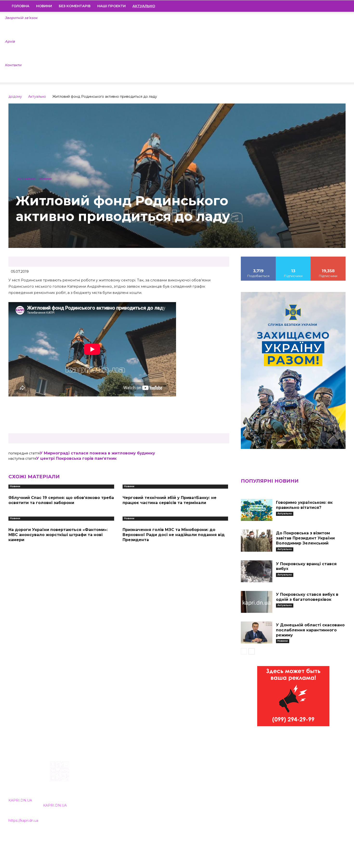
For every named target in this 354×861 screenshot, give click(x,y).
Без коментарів (75, 6)
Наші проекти (111, 6)
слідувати (293, 258)
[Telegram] (325, 6)
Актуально (37, 96)
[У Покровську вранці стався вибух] (256, 571)
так (258, 258)
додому (15, 96)
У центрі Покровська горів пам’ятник (76, 458)
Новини (44, 6)
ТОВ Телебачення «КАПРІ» (149, 792)
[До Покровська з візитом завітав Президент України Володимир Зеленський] (256, 540)
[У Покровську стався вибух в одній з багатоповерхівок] (256, 602)
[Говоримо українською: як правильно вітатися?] (256, 510)
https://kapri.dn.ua (23, 820)
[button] (340, 6)
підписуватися (328, 258)
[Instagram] (317, 6)
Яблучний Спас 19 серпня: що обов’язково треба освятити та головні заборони (61, 500)
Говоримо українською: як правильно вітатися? (304, 505)
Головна (20, 6)
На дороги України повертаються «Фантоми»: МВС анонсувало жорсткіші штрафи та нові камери (58, 534)
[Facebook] (309, 6)
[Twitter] (333, 6)
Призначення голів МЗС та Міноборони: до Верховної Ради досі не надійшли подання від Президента (174, 534)
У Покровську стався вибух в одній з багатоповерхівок (307, 597)
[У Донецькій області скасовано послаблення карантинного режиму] (256, 632)
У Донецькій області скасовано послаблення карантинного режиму (310, 630)
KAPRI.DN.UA (20, 800)
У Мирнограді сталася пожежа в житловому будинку (97, 453)
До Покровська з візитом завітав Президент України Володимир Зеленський (305, 538)
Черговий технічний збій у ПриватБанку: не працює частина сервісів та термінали (169, 500)
